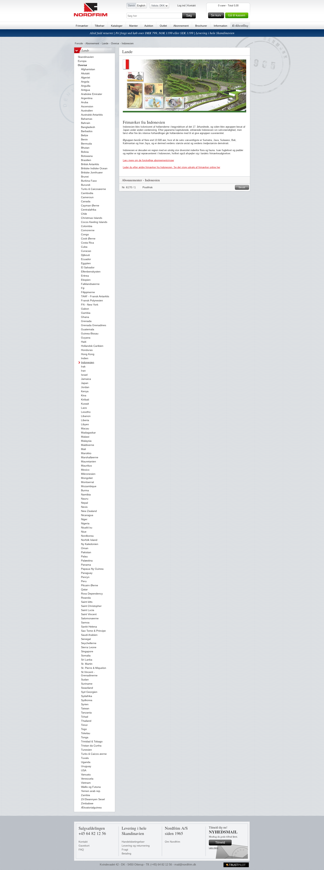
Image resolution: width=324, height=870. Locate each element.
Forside (79, 43)
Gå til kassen (236, 15)
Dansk (131, 5)
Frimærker (82, 25)
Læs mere (213, 848)
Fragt (125, 849)
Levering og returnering (136, 845)
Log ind (181, 5)
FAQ (81, 849)
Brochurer (201, 25)
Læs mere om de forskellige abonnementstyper (148, 160)
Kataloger (116, 25)
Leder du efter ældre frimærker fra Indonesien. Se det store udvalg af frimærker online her (171, 167)
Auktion (148, 25)
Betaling (126, 853)
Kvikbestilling (240, 25)
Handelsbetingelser (133, 841)
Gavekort (84, 845)
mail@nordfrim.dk (185, 864)
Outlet (163, 25)
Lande (105, 43)
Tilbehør (99, 25)
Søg (189, 15)
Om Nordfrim (172, 841)
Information (220, 25)
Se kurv (216, 15)
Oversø (115, 43)
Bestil (242, 187)
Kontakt (191, 5)
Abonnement (181, 25)
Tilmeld (220, 842)
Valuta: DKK (158, 5)
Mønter (133, 25)
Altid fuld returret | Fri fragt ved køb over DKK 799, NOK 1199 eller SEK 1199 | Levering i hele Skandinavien (162, 33)
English (141, 5)
